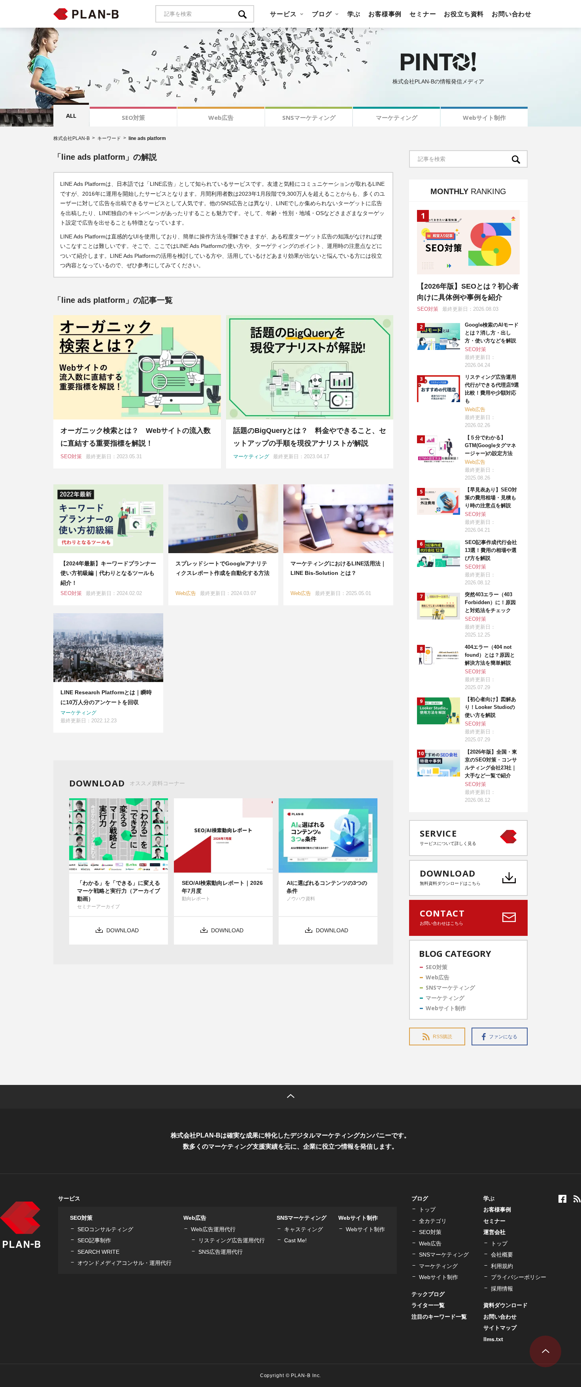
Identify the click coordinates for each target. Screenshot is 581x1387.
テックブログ (428, 1294)
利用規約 (502, 1266)
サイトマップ (500, 1328)
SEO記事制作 (94, 1240)
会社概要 (502, 1254)
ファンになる (503, 1036)
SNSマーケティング (309, 117)
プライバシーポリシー (518, 1277)
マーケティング (396, 117)
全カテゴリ (433, 1221)
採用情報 (502, 1288)
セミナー (422, 13)
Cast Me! (295, 1240)
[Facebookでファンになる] (562, 1199)
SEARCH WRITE (98, 1252)
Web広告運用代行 (213, 1229)
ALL (71, 115)
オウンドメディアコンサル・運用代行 (124, 1263)
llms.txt (493, 1339)
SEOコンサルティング (105, 1229)
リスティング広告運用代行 (231, 1240)
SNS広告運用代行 (220, 1252)
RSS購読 (442, 1036)
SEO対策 (133, 117)
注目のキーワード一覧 (439, 1316)
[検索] (246, 14)
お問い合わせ (512, 13)
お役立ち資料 (464, 13)
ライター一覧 (428, 1305)
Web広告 (221, 117)
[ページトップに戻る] (290, 1097)
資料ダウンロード (505, 1305)
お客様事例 (385, 13)
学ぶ (354, 13)
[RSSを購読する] (577, 1199)
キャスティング (303, 1229)
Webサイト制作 (484, 117)
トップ (427, 1209)
